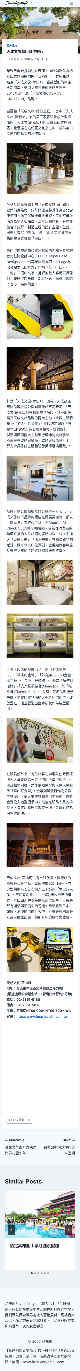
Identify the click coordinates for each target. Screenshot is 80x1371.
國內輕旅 (12, 45)
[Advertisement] (40, 1068)
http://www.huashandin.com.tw (42, 1016)
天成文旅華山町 (19, 1120)
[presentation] (40, 1214)
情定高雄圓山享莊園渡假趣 (34, 1245)
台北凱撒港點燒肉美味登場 (59, 1147)
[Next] (68, 1230)
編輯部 (15, 59)
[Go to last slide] (11, 1230)
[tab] (32, 1273)
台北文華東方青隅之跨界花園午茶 (20, 1147)
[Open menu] (71, 3)
